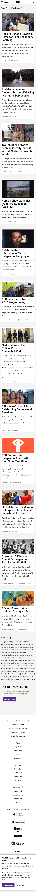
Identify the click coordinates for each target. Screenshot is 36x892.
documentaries (5, 655)
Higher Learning (23, 661)
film (20, 658)
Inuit (2, 666)
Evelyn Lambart (13, 658)
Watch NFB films (18, 725)
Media (18, 754)
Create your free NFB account (18, 721)
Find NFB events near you (18, 728)
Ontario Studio (29, 671)
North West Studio (18, 671)
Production (18, 769)
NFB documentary (29, 669)
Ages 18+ (21, 642)
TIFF (21, 679)
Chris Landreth (5, 653)
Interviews (31, 663)
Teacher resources (23, 677)
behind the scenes (15, 650)
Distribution (18, 773)
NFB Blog (6, 2)
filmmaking (4, 661)
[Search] (34, 2)
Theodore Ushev (14, 679)
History (31, 661)
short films (4, 677)
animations (4, 647)
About (18, 743)
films (10, 661)
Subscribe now (9, 699)
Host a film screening (18, 736)
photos (17, 674)
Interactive (24, 663)
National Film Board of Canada (10, 669)
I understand (8, 885)
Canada (24, 650)
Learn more (21, 885)
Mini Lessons (21, 666)
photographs (10, 674)
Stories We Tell (12, 677)
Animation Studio (27, 645)
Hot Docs (3, 663)
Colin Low (13, 653)
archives (11, 647)
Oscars (3, 674)
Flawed (15, 661)
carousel (30, 650)
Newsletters (18, 758)
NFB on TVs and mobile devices (18, 809)
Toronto (33, 679)
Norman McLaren (6, 671)
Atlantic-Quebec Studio (22, 647)
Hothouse (10, 663)
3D (1, 642)
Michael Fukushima (11, 666)
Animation (17, 645)
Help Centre (18, 747)
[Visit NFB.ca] (21, 2)
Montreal (29, 666)
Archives (18, 780)
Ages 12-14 (6, 642)
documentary (15, 655)
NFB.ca (18, 765)
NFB (21, 669)
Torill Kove (26, 679)
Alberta (11, 645)
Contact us (18, 751)
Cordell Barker (21, 653)
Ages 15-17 (14, 642)
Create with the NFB (18, 732)
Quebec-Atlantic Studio (27, 674)
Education (23, 655)
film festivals (27, 658)
